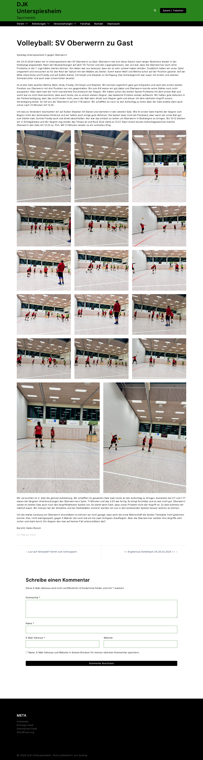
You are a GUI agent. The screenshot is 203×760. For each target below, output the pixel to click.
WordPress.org (25, 732)
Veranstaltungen (63, 23)
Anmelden (23, 721)
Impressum (113, 23)
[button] (155, 10)
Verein (20, 23)
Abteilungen (39, 23)
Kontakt (98, 23)
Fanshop (85, 23)
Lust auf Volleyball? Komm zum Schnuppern (52, 551)
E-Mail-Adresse (35, 637)
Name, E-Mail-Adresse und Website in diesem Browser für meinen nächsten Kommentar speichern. (84, 652)
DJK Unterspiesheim (39, 7)
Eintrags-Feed (25, 725)
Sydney (83, 755)
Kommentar (33, 597)
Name (30, 623)
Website (108, 637)
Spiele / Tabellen (173, 10)
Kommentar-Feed (27, 728)
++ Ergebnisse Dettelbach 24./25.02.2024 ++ (149, 551)
